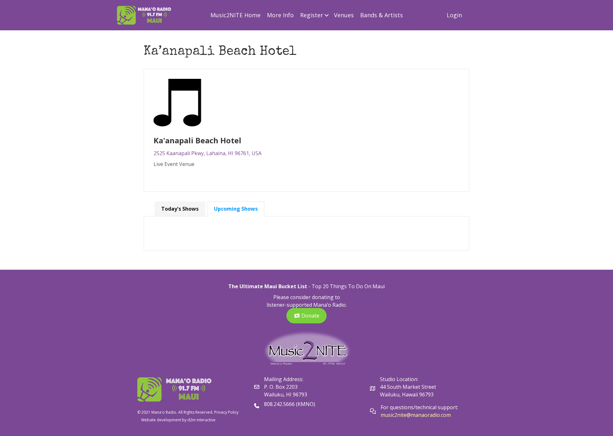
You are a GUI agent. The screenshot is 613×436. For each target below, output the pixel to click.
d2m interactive (201, 420)
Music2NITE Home (235, 15)
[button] (326, 15)
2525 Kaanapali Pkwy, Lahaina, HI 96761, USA (207, 153)
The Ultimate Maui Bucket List (267, 286)
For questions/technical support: (420, 407)
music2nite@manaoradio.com (416, 414)
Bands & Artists (381, 15)
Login (454, 15)
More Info (280, 15)
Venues (344, 15)
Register (311, 15)
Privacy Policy (226, 412)
